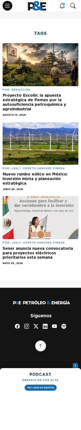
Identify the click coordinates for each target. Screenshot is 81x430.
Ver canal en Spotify (40, 387)
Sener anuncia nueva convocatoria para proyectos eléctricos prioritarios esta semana (38, 253)
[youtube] (54, 326)
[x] (36, 326)
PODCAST (41, 374)
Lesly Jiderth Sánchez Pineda (38, 168)
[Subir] (40, 346)
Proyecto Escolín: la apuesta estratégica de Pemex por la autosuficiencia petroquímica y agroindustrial (34, 102)
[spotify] (64, 326)
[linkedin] (45, 326)
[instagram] (26, 326)
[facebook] (17, 326)
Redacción (21, 89)
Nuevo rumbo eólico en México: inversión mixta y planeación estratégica (35, 179)
